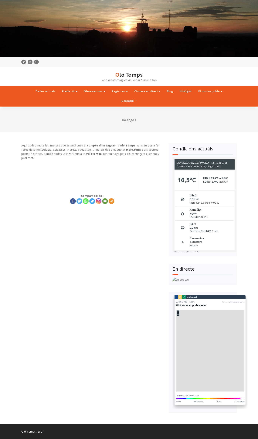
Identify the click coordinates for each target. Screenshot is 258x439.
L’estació (128, 101)
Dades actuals (46, 91)
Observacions (94, 91)
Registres (119, 91)
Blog (170, 91)
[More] (111, 201)
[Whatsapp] (86, 201)
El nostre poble (209, 91)
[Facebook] (73, 201)
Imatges (186, 91)
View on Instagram (94, 168)
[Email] (105, 201)
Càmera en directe (147, 91)
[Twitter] (79, 201)
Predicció (69, 91)
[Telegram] (92, 201)
